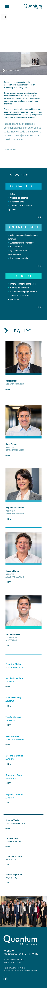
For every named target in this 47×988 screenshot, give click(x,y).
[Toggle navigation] (7, 6)
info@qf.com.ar (10, 954)
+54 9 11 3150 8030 (29, 954)
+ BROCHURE (10, 149)
